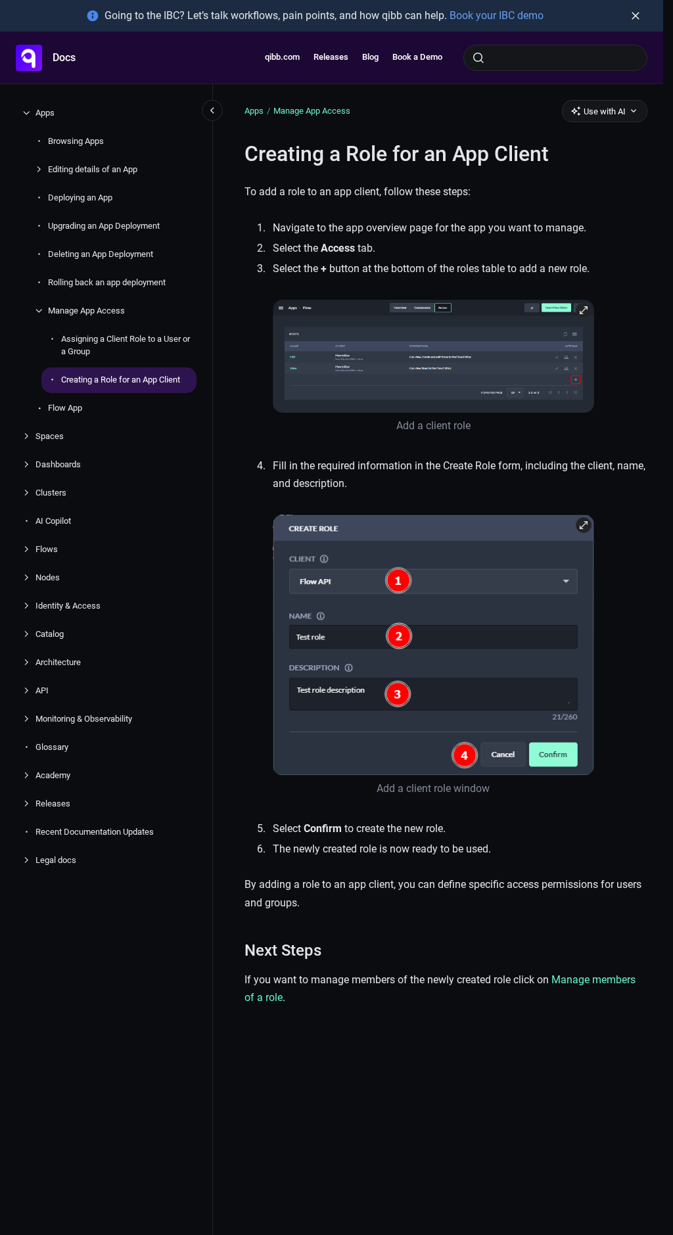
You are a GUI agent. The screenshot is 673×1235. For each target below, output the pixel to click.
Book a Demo (417, 57)
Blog (370, 57)
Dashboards (58, 464)
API (42, 690)
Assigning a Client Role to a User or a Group (125, 345)
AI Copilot (53, 521)
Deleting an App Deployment (100, 254)
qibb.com (282, 57)
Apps (45, 113)
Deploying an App (80, 197)
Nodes (47, 577)
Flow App (65, 408)
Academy (52, 775)
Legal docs (55, 860)
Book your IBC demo (497, 15)
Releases (330, 57)
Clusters (50, 493)
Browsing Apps (76, 141)
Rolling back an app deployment (107, 282)
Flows (46, 549)
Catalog (49, 634)
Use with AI (605, 111)
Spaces (49, 436)
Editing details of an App (92, 169)
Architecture (58, 662)
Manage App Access (86, 310)
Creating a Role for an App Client (120, 379)
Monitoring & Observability (83, 719)
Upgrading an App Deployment (104, 226)
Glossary (51, 747)
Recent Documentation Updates (94, 832)
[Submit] (478, 57)
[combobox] (555, 57)
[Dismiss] (635, 16)
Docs (64, 57)
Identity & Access (68, 606)
